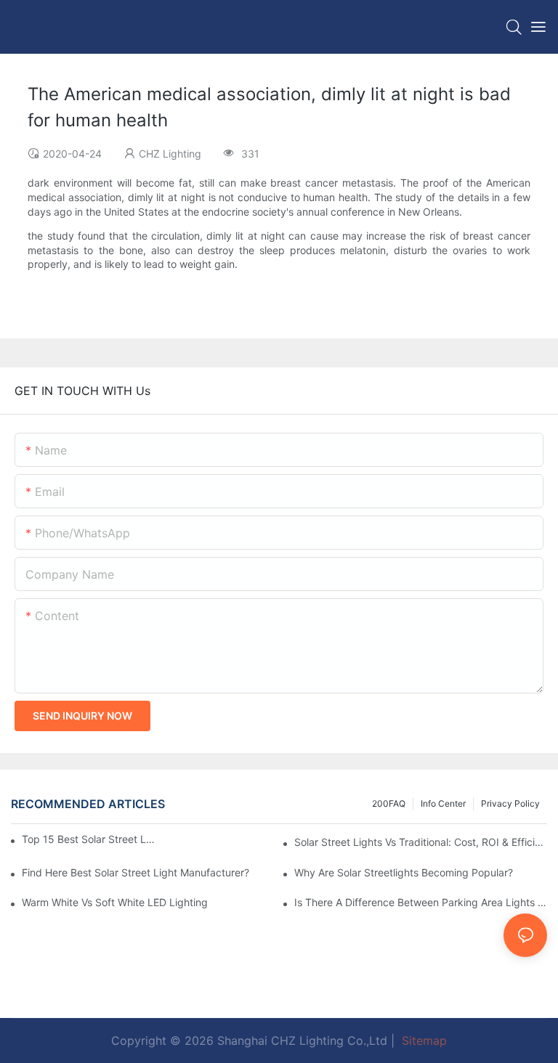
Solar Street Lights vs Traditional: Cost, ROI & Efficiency (420, 842)
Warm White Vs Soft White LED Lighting (115, 902)
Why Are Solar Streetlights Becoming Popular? (403, 872)
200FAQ (388, 803)
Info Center (443, 803)
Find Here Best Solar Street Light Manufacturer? (135, 872)
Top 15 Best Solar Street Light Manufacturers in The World (88, 839)
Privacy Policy (510, 803)
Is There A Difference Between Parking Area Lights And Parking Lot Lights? (420, 902)
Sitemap (422, 1040)
